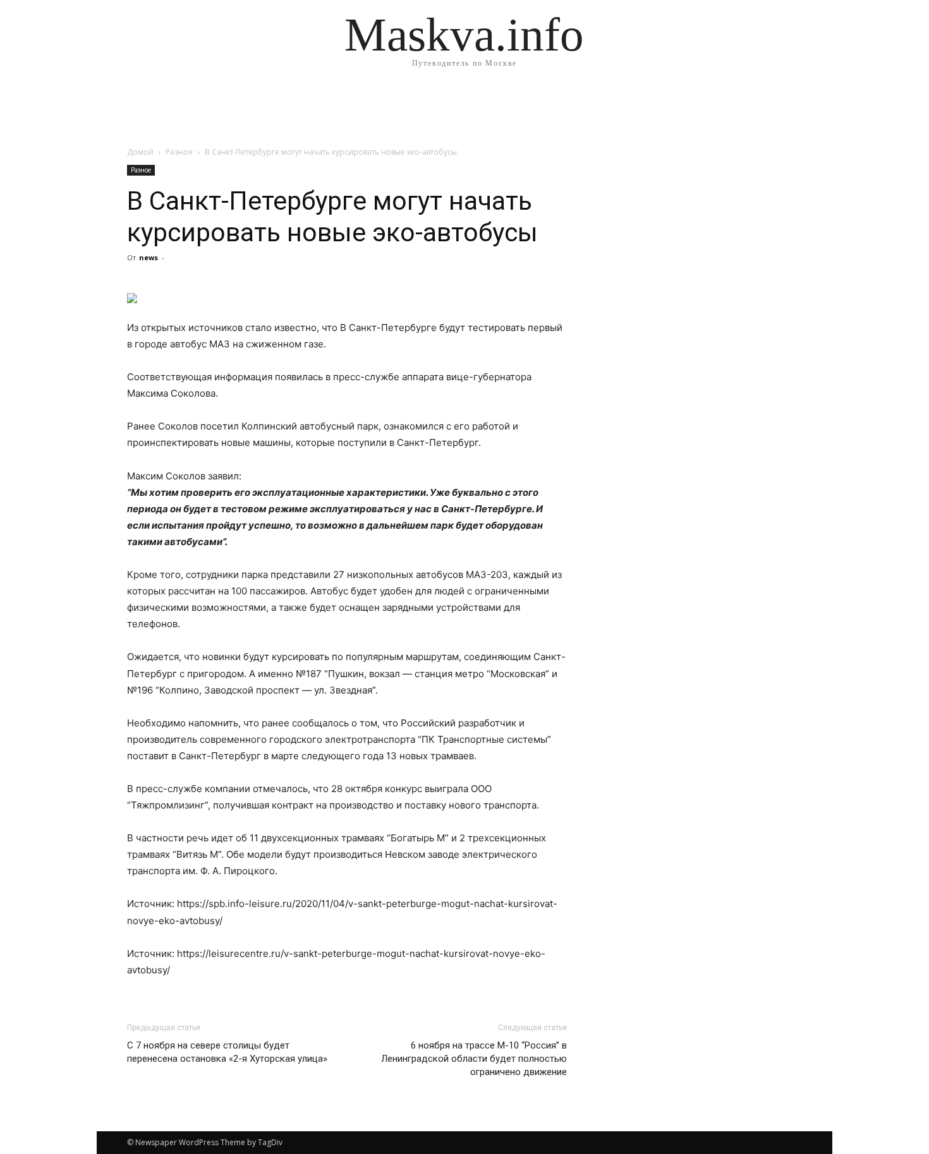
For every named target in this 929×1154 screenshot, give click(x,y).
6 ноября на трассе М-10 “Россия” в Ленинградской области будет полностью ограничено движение (474, 1059)
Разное (179, 152)
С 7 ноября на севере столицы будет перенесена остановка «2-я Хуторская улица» (227, 1052)
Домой (140, 152)
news (148, 257)
